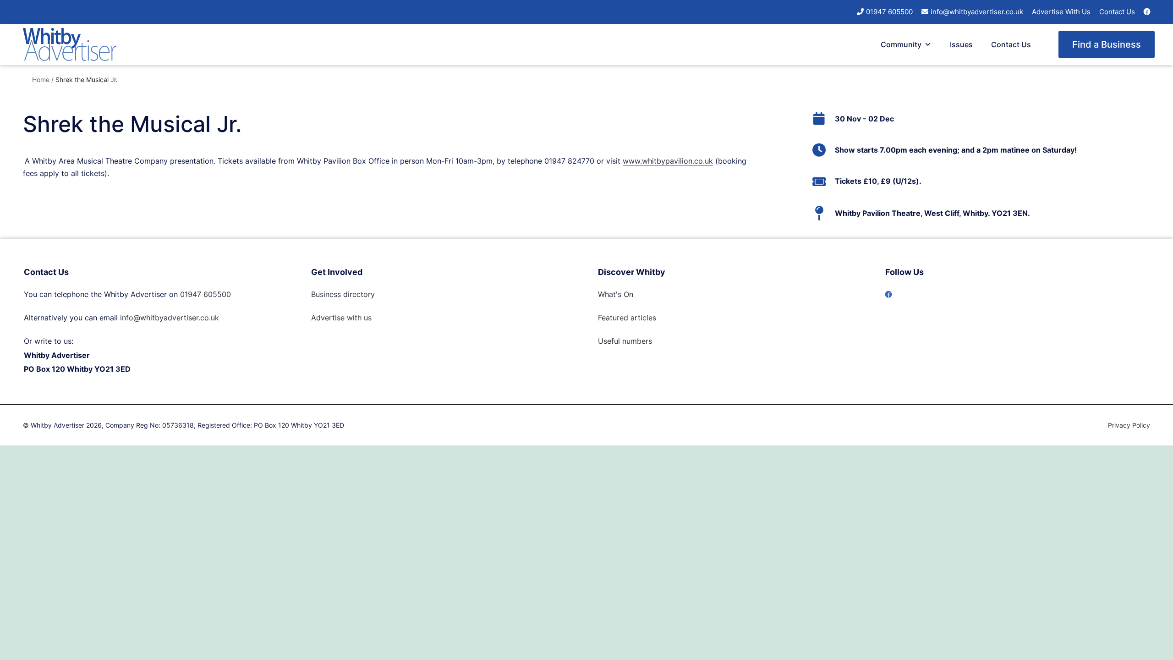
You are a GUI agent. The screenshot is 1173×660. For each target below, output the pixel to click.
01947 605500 (889, 11)
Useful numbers (625, 341)
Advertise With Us (1061, 11)
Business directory (343, 294)
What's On (615, 294)
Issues (961, 44)
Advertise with (336, 317)
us (367, 317)
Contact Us (1117, 11)
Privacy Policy (1129, 425)
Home (40, 79)
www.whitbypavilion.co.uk (668, 160)
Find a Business (1106, 44)
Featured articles (627, 317)
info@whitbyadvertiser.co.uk (977, 11)
